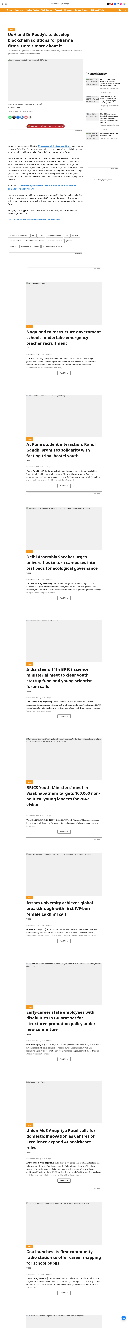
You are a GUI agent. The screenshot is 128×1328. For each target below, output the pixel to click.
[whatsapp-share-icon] (10, 118)
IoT (33, 236)
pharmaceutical (15, 241)
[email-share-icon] (26, 118)
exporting (13, 246)
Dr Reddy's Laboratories (35, 241)
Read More (64, 373)
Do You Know (81, 10)
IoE (67, 236)
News (9, 10)
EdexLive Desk (14, 108)
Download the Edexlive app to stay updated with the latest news (34, 220)
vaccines (75, 236)
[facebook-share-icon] (18, 118)
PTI (27, 348)
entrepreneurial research (52, 246)
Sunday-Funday (32, 10)
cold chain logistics (55, 241)
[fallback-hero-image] (92, 82)
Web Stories (46, 10)
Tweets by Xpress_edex (103, 180)
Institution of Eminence (30, 246)
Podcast (58, 10)
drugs (41, 236)
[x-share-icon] (14, 118)
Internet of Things (54, 236)
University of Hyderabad (19, 236)
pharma (69, 241)
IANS (28, 461)
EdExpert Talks (97, 10)
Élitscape (68, 10)
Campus (18, 10)
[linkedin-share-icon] (22, 118)
